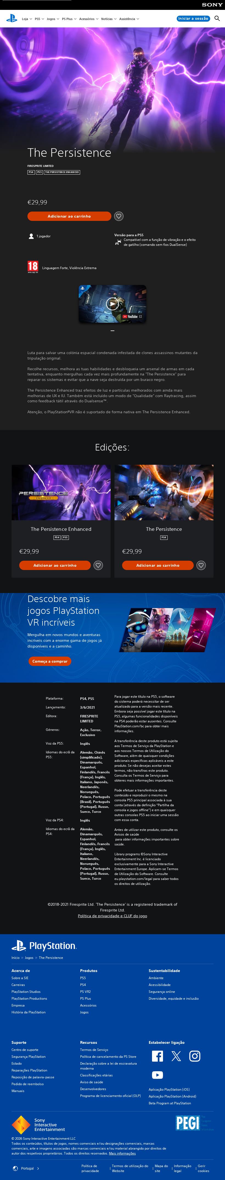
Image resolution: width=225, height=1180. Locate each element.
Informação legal (182, 1168)
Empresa (18, 1005)
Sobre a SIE (20, 978)
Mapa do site (161, 1168)
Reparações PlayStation (29, 1070)
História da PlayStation (29, 1012)
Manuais (18, 1090)
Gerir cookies (203, 1168)
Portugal (27, 1168)
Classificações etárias (96, 1075)
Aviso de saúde (91, 1082)
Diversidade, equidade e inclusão (174, 998)
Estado (17, 1063)
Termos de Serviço (94, 1049)
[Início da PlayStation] (12, 18)
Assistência (127, 19)
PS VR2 (85, 991)
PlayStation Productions (29, 998)
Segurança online (162, 991)
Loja (25, 19)
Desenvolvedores (93, 1089)
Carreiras (18, 984)
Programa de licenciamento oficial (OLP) (110, 1095)
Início (15, 957)
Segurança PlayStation (29, 1056)
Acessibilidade (160, 984)
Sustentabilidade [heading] (164, 970)
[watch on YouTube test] (132, 316)
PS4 (83, 984)
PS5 (37, 19)
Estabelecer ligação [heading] (167, 1042)
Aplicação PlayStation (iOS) (169, 1089)
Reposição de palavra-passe (33, 1077)
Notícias (107, 19)
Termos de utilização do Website (130, 1168)
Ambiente (156, 978)
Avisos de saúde (126, 834)
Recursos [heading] (88, 1042)
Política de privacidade (90, 1168)
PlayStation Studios (26, 991)
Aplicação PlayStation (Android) (172, 1096)
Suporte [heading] (19, 1042)
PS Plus (67, 19)
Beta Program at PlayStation (170, 1103)
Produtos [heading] (88, 970)
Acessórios (86, 19)
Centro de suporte (25, 1049)
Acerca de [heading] (21, 970)
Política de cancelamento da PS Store (108, 1056)
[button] (112, 304)
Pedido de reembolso (28, 1084)
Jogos (51, 19)
